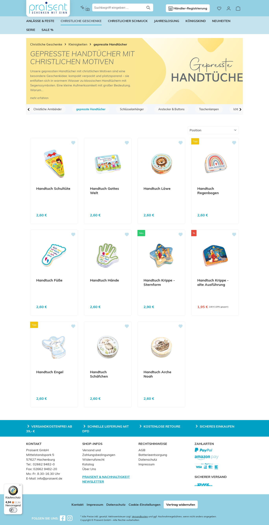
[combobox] (118, 7)
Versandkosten (140, 516)
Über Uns (89, 469)
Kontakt (77, 504)
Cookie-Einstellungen (144, 504)
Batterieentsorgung (152, 455)
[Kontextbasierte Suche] (85, 8)
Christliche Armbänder (47, 109)
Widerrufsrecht (93, 459)
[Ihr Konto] (228, 8)
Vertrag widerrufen (180, 504)
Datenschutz (147, 459)
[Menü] (20, 486)
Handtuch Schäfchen (99, 374)
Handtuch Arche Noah (157, 374)
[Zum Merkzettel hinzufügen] (73, 143)
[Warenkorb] (238, 8)
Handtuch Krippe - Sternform (159, 282)
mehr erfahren (39, 98)
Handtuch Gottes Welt (104, 190)
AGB (141, 450)
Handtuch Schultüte (53, 188)
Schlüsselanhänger (132, 109)
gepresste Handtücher (90, 109)
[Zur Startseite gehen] (48, 8)
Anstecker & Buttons (171, 109)
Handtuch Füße (49, 280)
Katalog (88, 464)
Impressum (146, 464)
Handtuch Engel (49, 372)
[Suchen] (148, 7)
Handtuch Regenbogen (208, 190)
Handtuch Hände (104, 280)
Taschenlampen (209, 109)
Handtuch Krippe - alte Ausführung (213, 282)
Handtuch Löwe (157, 188)
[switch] (13, 510)
